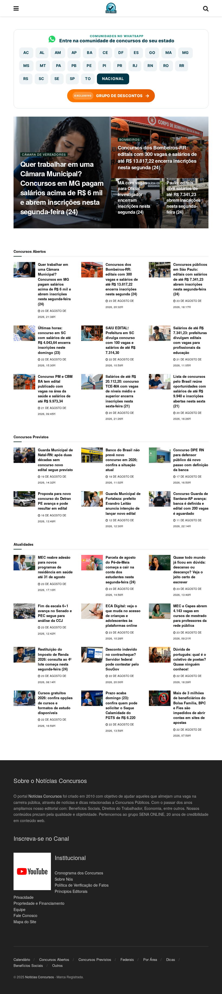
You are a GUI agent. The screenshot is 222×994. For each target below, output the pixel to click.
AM (58, 52)
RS (25, 78)
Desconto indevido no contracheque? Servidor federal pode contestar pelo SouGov (122, 659)
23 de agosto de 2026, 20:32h (142, 178)
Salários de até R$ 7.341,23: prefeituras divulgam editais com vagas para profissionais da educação (190, 340)
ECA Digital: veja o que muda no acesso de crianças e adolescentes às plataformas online (123, 615)
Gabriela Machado (41, 222)
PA (58, 65)
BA (89, 52)
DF (120, 52)
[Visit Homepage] (111, 8)
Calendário (22, 959)
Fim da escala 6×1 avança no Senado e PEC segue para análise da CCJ (55, 613)
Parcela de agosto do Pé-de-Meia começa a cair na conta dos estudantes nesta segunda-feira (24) (121, 569)
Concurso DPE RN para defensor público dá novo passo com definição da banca (190, 459)
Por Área (150, 959)
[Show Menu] (16, 8)
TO (88, 78)
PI (104, 65)
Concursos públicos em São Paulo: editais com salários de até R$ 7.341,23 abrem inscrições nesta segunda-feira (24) (183, 191)
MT (43, 65)
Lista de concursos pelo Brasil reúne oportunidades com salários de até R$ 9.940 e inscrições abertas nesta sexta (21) (189, 391)
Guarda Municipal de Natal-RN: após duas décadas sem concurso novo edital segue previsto (55, 459)
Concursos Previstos (95, 959)
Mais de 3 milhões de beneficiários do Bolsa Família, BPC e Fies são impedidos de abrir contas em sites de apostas (189, 707)
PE (89, 65)
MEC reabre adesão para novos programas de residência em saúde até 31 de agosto (55, 567)
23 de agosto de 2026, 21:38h (45, 228)
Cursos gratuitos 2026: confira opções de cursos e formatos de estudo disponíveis (55, 702)
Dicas (170, 959)
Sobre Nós (64, 879)
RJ (135, 65)
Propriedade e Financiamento (39, 903)
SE (57, 78)
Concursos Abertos (54, 959)
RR (181, 65)
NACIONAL (113, 78)
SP (72, 78)
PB (74, 65)
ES (136, 52)
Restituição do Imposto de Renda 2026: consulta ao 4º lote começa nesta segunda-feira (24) (54, 659)
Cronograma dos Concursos (79, 872)
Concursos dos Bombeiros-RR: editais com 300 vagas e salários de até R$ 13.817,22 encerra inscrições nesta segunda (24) (157, 157)
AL (42, 52)
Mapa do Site (25, 921)
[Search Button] (205, 8)
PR (119, 65)
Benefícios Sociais (28, 965)
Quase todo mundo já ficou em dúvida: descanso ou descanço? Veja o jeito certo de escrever (189, 569)
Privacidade (24, 897)
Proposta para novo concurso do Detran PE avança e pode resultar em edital (54, 501)
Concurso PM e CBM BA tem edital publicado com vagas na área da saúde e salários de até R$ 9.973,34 (55, 389)
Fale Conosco (25, 915)
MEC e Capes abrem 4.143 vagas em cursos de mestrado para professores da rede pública (190, 615)
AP (74, 52)
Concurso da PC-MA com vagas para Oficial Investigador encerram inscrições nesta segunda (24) (135, 194)
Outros (57, 965)
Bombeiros (129, 140)
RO (166, 65)
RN (150, 65)
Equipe (19, 909)
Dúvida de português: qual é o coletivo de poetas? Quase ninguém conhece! (189, 659)
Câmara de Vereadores (44, 154)
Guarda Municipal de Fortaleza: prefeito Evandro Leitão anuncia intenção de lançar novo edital (123, 503)
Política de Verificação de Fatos (82, 885)
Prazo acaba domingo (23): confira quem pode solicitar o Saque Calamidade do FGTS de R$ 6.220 (121, 705)
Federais (127, 959)
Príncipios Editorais (71, 891)
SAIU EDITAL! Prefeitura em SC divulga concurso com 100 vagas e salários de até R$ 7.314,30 (120, 340)
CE (105, 52)
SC (41, 78)
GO (152, 52)
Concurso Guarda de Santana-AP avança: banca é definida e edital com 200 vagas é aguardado (190, 503)
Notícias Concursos (45, 796)
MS (26, 65)
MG (185, 52)
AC (26, 52)
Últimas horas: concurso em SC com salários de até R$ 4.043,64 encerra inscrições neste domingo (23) (54, 340)
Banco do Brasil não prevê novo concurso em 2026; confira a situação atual (123, 459)
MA (168, 52)
